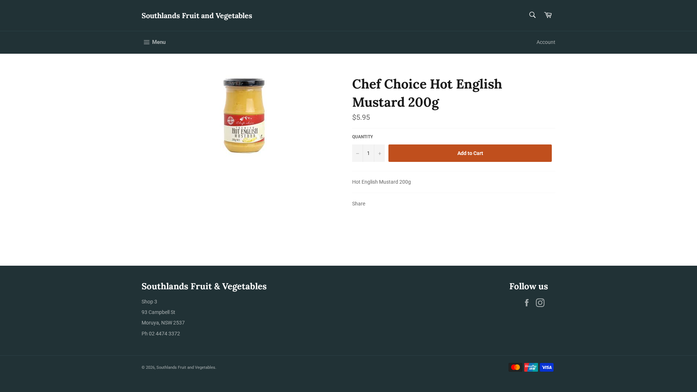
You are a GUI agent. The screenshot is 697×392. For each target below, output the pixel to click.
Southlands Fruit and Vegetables (197, 15)
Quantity (362, 136)
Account (546, 42)
